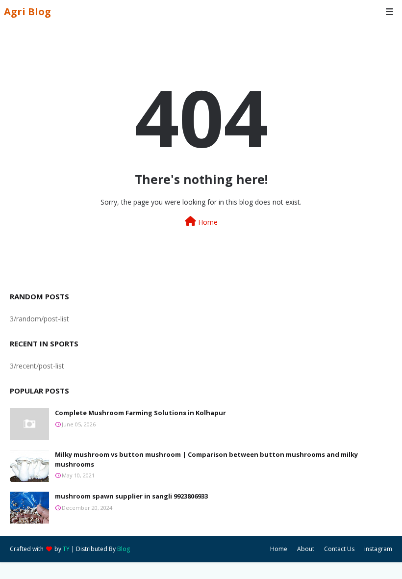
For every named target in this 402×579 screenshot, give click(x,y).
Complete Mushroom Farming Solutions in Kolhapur (140, 412)
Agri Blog (27, 11)
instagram (378, 549)
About (305, 549)
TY (66, 549)
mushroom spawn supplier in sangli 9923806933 (131, 496)
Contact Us (339, 549)
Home (207, 222)
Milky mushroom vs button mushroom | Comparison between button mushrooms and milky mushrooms (206, 459)
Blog (123, 549)
